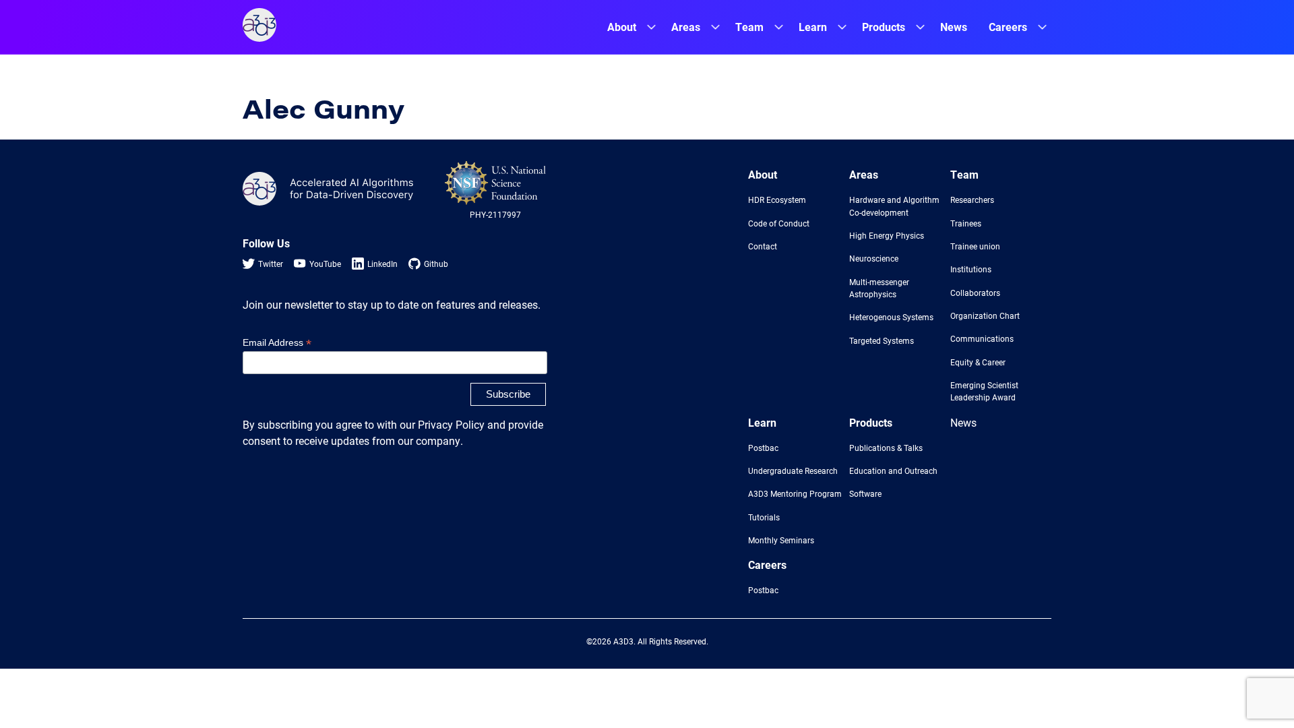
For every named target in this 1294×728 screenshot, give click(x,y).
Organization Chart (985, 315)
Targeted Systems (881, 340)
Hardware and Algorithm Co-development (894, 205)
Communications (982, 338)
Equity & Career (978, 362)
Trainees (965, 223)
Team (749, 27)
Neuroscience (873, 258)
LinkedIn (382, 263)
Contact (762, 246)
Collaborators (975, 292)
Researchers (972, 199)
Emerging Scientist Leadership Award (984, 391)
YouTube (325, 263)
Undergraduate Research (793, 470)
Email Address (277, 342)
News (953, 27)
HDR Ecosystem (777, 199)
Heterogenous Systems (891, 316)
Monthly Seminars (781, 540)
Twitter (270, 263)
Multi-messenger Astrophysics (879, 287)
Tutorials (764, 517)
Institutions (970, 269)
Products (883, 27)
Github (436, 263)
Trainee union (975, 246)
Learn (813, 27)
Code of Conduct (778, 223)
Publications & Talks (886, 447)
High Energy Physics (886, 235)
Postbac (763, 447)
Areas (685, 27)
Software (865, 493)
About (621, 27)
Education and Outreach (893, 470)
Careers (1008, 27)
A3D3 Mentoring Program (795, 493)
